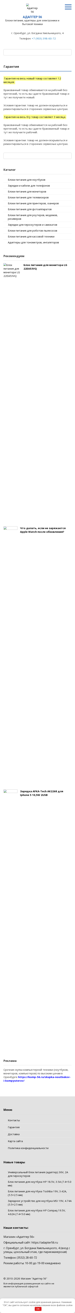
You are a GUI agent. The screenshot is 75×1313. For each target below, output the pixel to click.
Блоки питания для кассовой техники (31, 236)
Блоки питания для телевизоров (28, 197)
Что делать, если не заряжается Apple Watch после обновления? (43, 529)
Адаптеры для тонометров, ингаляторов (33, 242)
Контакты (14, 1120)
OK (38, 1308)
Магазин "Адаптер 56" (34, 1278)
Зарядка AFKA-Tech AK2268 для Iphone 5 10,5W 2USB (41, 793)
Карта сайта (15, 1141)
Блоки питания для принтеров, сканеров (33, 203)
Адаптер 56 (32, 17)
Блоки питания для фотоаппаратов (30, 209)
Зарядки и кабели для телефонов (29, 185)
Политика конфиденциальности (28, 1148)
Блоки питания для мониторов (27, 191)
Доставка (14, 1134)
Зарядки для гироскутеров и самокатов (32, 224)
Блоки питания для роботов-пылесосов (32, 230)
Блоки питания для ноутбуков (26, 179)
